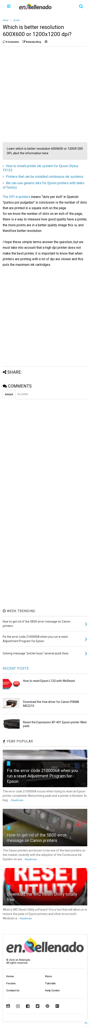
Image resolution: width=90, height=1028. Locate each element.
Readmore (17, 800)
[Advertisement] (45, 94)
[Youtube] (8, 1006)
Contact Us (12, 990)
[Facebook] (28, 1006)
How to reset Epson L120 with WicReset (49, 680)
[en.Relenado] (35, 7)
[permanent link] (46, 42)
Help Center (52, 990)
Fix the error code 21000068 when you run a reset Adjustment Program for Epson (42, 776)
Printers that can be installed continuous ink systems (44, 177)
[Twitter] (37, 1006)
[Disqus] (45, 451)
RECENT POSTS (16, 668)
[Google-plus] (57, 1006)
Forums (11, 983)
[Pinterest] (47, 1006)
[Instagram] (18, 1006)
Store (48, 976)
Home (5, 20)
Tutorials (50, 983)
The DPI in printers (16, 197)
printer (16, 20)
